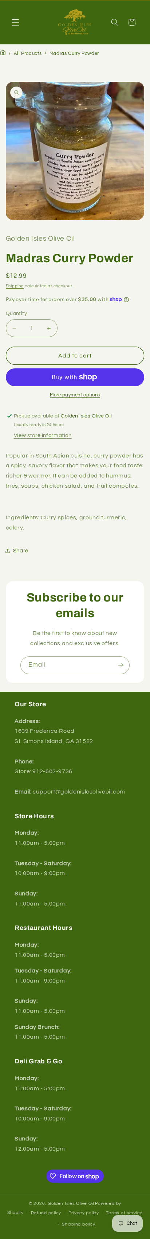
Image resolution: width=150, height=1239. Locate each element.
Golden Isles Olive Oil (71, 1204)
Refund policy (46, 1213)
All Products (28, 53)
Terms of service (124, 1213)
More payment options (75, 395)
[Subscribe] (120, 665)
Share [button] (20, 550)
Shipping (15, 286)
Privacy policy (83, 1213)
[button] (15, 22)
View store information (43, 435)
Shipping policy (78, 1224)
